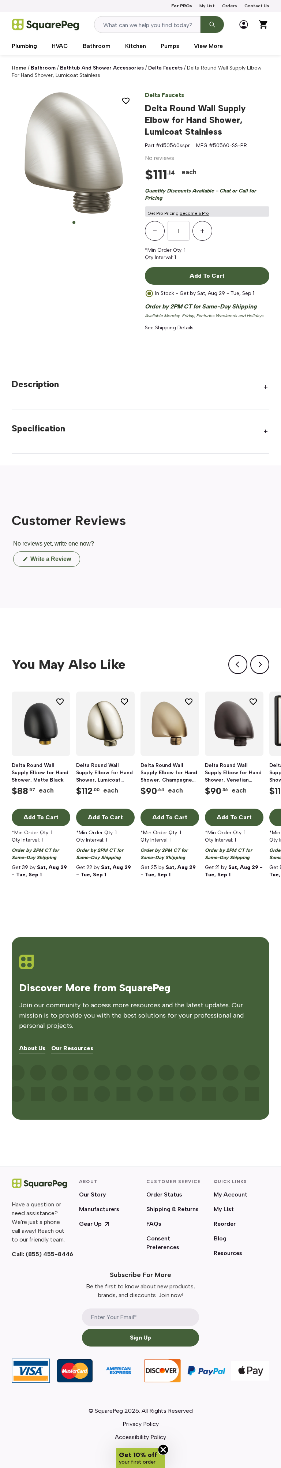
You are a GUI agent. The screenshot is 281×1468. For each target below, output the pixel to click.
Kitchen (135, 45)
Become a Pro (194, 213)
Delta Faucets (164, 94)
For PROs (181, 5)
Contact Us (256, 5)
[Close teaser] (163, 1449)
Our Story (92, 1194)
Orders (229, 5)
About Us (32, 1048)
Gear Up (90, 1223)
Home (19, 68)
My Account (230, 1194)
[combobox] (147, 24)
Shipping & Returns (172, 1209)
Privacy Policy (141, 1423)
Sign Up (140, 1337)
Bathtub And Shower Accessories (102, 68)
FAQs (153, 1223)
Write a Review (54, 561)
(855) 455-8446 (49, 1254)
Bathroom (96, 45)
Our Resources (72, 1048)
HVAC (60, 45)
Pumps (170, 45)
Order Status (164, 1194)
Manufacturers (99, 1209)
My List (207, 5)
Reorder (225, 1223)
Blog (220, 1238)
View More (208, 45)
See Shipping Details (169, 328)
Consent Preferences (162, 1243)
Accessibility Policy (140, 1437)
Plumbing (24, 45)
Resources (228, 1253)
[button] (140, 1458)
